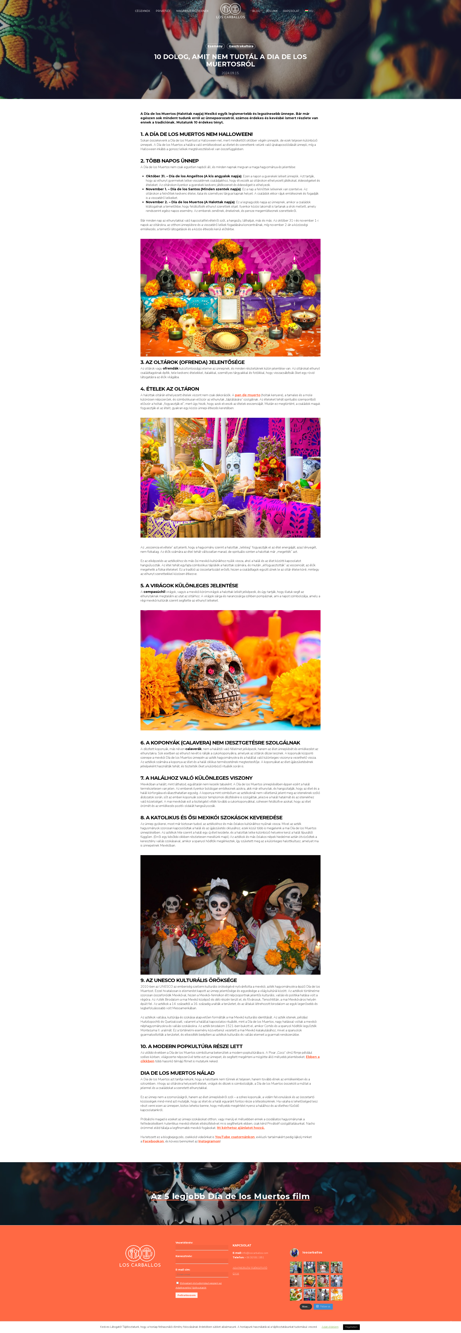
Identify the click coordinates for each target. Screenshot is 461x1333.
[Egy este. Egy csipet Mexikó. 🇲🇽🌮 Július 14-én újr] (309, 1281)
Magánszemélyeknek (192, 11)
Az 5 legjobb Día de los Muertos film (230, 1193)
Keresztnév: (184, 1256)
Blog (256, 11)
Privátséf (163, 11)
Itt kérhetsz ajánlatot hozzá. (241, 1128)
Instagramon (209, 1141)
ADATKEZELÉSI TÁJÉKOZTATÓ (250, 1268)
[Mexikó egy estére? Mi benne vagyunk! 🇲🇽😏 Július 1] (323, 1281)
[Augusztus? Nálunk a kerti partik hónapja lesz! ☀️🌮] (296, 1281)
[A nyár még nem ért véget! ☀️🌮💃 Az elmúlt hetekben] (337, 1267)
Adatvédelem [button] (330, 1327)
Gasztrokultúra (241, 46)
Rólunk (272, 11)
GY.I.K (236, 1273)
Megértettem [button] (351, 1327)
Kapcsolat (291, 11)
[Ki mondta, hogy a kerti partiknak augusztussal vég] (296, 1267)
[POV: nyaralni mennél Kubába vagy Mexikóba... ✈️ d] (337, 1295)
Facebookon (153, 1141)
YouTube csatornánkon (235, 1137)
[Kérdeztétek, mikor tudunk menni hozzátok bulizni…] (323, 1267)
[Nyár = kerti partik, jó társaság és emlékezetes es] (323, 1295)
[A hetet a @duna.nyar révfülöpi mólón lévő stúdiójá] (309, 1295)
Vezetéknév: (184, 1242)
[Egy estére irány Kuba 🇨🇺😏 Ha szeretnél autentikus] (296, 1295)
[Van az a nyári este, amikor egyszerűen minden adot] (309, 1267)
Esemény (215, 46)
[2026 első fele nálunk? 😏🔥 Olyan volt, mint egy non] (337, 1281)
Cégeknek (142, 11)
